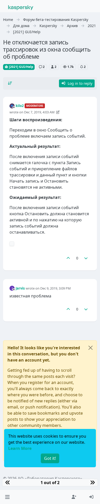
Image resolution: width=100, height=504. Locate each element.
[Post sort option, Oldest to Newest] (10, 83)
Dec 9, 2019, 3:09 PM (55, 288)
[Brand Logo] (20, 7)
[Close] (90, 348)
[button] (7, 497)
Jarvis (20, 288)
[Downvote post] (86, 258)
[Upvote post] (68, 258)
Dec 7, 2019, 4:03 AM (39, 112)
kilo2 (20, 105)
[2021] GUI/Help (20, 67)
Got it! (50, 458)
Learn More (20, 448)
